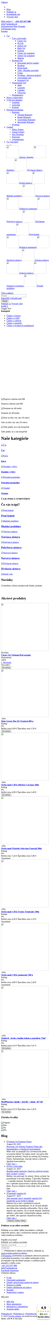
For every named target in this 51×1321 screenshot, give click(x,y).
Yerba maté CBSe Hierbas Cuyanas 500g (20, 785)
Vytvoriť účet (12, 17)
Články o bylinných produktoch (20, 325)
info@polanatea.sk (9, 24)
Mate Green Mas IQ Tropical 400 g (17, 721)
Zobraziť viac (7, 574)
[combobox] (13, 295)
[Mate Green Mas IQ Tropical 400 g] (25, 716)
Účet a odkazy (7, 293)
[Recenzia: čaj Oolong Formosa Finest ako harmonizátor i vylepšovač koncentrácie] (19, 1141)
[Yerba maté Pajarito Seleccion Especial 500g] (25, 843)
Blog (9, 9)
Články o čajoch (14, 316)
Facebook (5, 1270)
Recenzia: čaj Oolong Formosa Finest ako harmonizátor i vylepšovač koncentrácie (24, 1147)
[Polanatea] (8, 29)
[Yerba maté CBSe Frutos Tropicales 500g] (25, 907)
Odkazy (4, 2)
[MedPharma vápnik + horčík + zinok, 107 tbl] (25, 1097)
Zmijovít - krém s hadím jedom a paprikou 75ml (23, 1038)
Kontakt (21, 26)
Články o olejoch (14, 320)
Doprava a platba (14, 1285)
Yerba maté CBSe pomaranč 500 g (17, 975)
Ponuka (4, 31)
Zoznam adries (13, 1309)
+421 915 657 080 (9, 1265)
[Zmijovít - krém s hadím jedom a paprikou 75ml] (25, 1033)
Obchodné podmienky (16, 1280)
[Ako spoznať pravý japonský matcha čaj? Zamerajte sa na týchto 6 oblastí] (16, 1193)
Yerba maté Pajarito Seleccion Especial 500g (21, 848)
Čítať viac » (12, 1164)
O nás (9, 1277)
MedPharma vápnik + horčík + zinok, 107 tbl (22, 1102)
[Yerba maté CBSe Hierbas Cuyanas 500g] (25, 780)
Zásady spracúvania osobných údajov (23, 1282)
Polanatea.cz (18, 1314)
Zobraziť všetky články (17, 1221)
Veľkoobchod (7, 26)
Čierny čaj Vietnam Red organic (16, 655)
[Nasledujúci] (10, 145)
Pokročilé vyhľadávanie (11, 298)
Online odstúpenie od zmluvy (19, 1287)
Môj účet (10, 1301)
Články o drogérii (14, 323)
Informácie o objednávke (17, 1306)
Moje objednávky (14, 1304)
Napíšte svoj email (9, 1240)
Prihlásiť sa (11, 12)
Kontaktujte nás (13, 14)
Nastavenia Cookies (15, 1292)
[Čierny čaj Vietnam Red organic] (25, 650)
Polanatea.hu (31, 1314)
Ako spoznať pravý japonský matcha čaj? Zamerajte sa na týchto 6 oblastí (24, 1199)
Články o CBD (13, 318)
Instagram (14, 1270)
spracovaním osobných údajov (14, 1253)
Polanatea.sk (6, 1314)
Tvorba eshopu (14, 1316)
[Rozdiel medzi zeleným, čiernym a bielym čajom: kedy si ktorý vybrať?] (14, 1166)
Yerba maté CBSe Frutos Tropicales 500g (20, 912)
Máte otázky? (16, 21)
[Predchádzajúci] (8, 145)
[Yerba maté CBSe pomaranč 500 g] (25, 970)
